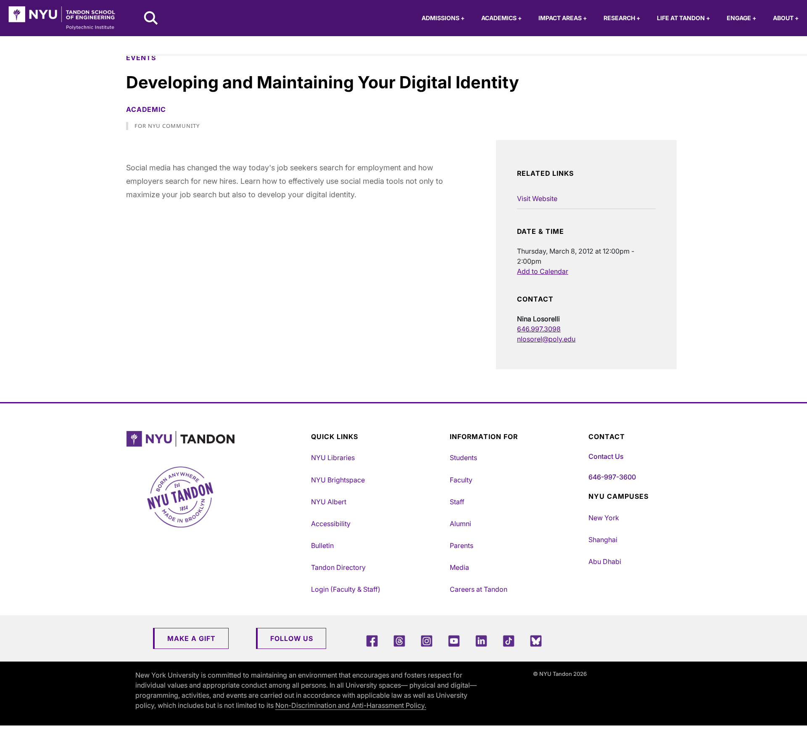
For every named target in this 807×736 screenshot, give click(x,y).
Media (459, 567)
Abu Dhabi (604, 561)
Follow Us (291, 638)
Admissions (443, 17)
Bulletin (322, 545)
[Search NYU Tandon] (151, 19)
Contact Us (605, 456)
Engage (741, 17)
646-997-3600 (612, 477)
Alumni (460, 523)
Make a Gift (191, 638)
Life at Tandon (683, 17)
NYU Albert (328, 502)
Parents (461, 545)
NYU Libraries (333, 457)
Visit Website (537, 198)
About (786, 17)
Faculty (461, 480)
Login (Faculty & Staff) (345, 589)
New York (603, 518)
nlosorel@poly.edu (546, 339)
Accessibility (331, 523)
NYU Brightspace (338, 480)
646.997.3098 (539, 329)
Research (622, 17)
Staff (457, 502)
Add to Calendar (542, 271)
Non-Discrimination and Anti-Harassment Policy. (350, 705)
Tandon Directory (338, 567)
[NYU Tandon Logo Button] (216, 439)
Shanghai (602, 539)
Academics (501, 17)
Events (141, 57)
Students (463, 457)
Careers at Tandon (478, 589)
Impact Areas (562, 17)
